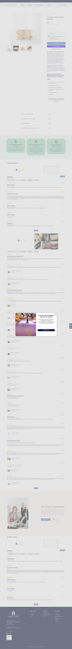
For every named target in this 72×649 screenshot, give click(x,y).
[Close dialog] (55, 314)
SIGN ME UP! (46, 330)
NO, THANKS (46, 333)
